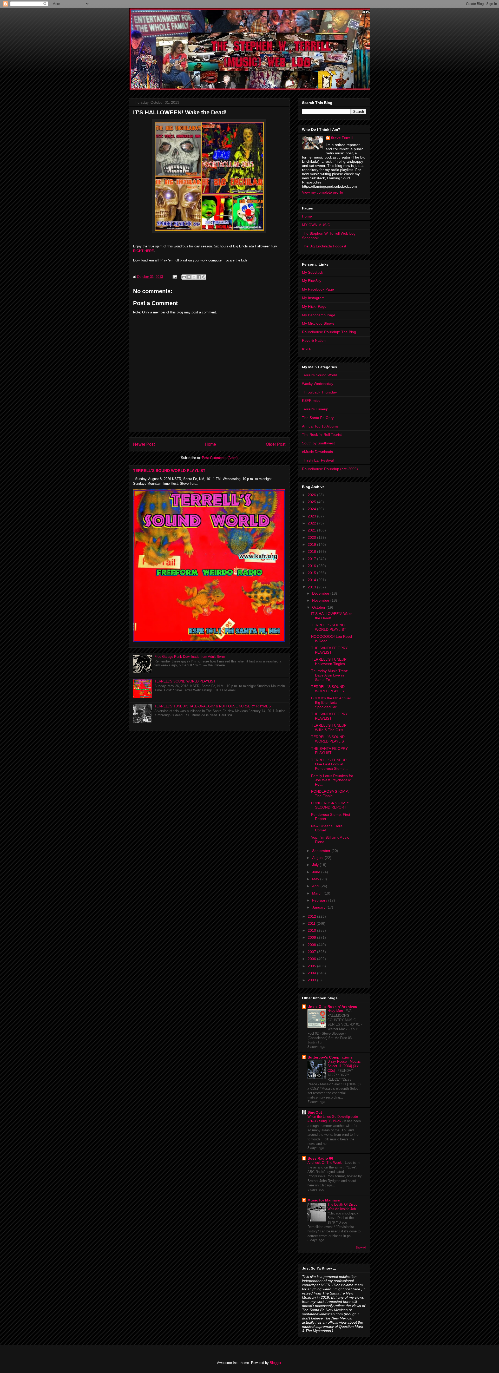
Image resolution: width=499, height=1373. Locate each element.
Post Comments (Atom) (220, 458)
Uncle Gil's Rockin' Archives (332, 1006)
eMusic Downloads (317, 452)
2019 (312, 544)
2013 (312, 587)
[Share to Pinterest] (203, 277)
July (316, 865)
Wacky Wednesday (317, 384)
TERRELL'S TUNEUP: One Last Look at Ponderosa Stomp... (329, 764)
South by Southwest (318, 443)
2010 (312, 930)
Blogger (275, 1363)
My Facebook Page (318, 289)
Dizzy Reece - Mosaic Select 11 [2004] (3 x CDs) (344, 1066)
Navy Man (335, 1011)
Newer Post (144, 444)
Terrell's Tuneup (315, 409)
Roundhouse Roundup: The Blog (329, 332)
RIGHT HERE (143, 251)
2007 (312, 952)
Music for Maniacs (323, 1200)
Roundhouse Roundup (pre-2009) (330, 469)
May (316, 879)
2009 (312, 937)
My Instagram (313, 298)
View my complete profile (322, 192)
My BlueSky (311, 281)
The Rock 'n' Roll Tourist (322, 434)
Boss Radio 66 (320, 1158)
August (318, 858)
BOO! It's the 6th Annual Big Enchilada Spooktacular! (331, 702)
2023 (312, 516)
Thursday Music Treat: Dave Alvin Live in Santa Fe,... (329, 675)
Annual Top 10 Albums (320, 426)
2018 (312, 551)
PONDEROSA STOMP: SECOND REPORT (330, 805)
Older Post (275, 444)
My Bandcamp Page (318, 315)
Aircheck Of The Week (325, 1163)
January (319, 907)
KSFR (307, 349)
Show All (361, 1247)
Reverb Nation (314, 340)
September (321, 851)
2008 (312, 945)
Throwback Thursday (319, 392)
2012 (312, 916)
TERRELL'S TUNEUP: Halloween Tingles (329, 661)
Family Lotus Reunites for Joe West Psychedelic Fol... (332, 780)
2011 (312, 923)
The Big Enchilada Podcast (324, 246)
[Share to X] (193, 277)
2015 (312, 573)
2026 (312, 495)
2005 (312, 966)
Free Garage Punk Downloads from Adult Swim (189, 657)
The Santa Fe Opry (318, 418)
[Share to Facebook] (198, 277)
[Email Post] (174, 277)
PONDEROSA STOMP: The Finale (330, 793)
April (316, 886)
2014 (312, 580)
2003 (312, 980)
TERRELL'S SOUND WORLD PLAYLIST (169, 470)
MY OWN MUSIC (316, 225)
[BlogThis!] (189, 277)
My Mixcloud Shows (318, 323)
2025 (312, 502)
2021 (312, 530)
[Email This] (184, 277)
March (318, 893)
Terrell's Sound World (319, 375)
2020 (312, 537)
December (321, 593)
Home (210, 444)
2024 (312, 509)
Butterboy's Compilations (330, 1057)
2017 (312, 559)
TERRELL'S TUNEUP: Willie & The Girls (329, 727)
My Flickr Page (314, 306)
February (320, 900)
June (316, 872)
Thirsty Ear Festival (318, 460)
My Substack (312, 272)
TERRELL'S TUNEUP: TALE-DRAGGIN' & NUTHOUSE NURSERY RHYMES (212, 706)
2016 (312, 566)
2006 (312, 959)
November (321, 600)
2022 (312, 523)
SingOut (314, 1112)
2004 (312, 973)
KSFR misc (311, 400)
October (319, 607)
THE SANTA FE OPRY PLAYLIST (329, 650)
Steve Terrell (342, 138)
